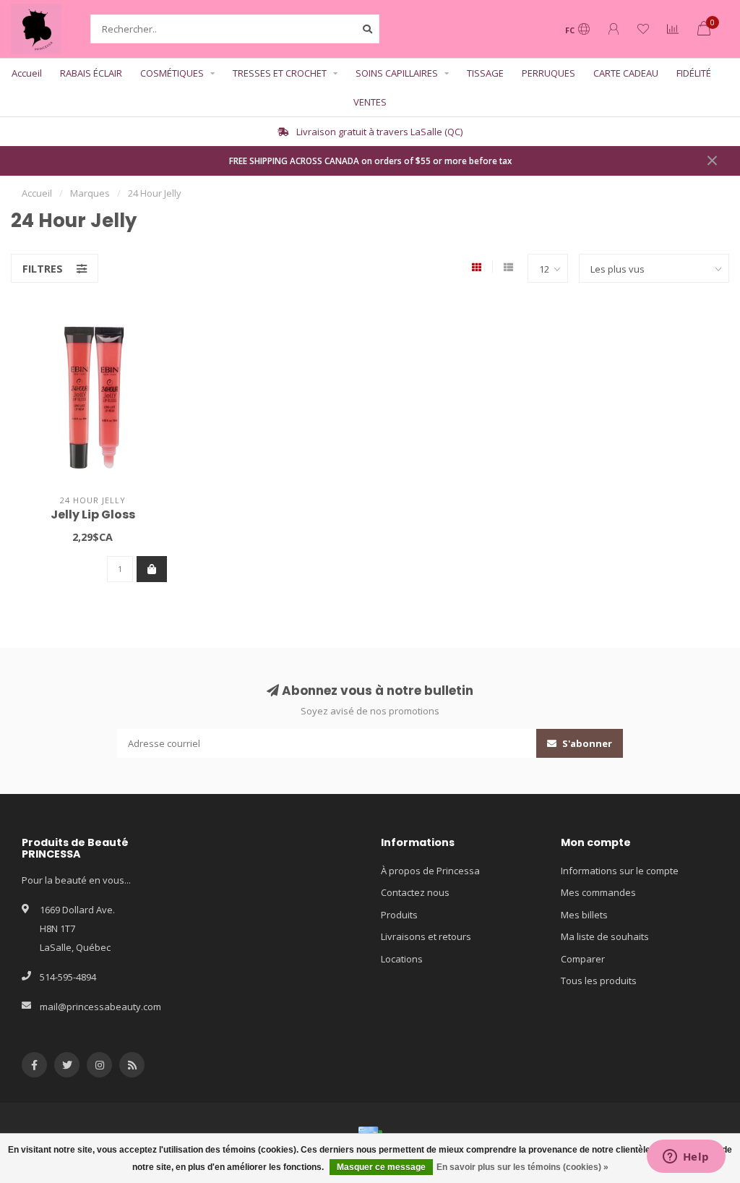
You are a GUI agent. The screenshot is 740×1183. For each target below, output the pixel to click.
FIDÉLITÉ (693, 73)
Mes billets (584, 914)
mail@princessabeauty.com (100, 1006)
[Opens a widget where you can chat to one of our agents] (686, 1158)
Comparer (583, 958)
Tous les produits (599, 980)
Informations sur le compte (620, 870)
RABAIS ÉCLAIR (91, 73)
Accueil (27, 73)
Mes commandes (598, 892)
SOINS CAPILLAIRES (397, 73)
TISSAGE (485, 73)
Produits (399, 914)
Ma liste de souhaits (605, 936)
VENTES (370, 101)
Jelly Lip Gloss (93, 514)
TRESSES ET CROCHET (280, 73)
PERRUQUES (548, 73)
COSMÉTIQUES (172, 73)
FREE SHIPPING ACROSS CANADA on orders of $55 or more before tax (370, 160)
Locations (402, 958)
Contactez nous (415, 892)
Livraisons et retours (426, 936)
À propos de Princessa (430, 870)
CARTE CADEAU (625, 73)
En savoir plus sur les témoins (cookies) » (522, 1167)
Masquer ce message (381, 1167)
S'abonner (586, 743)
